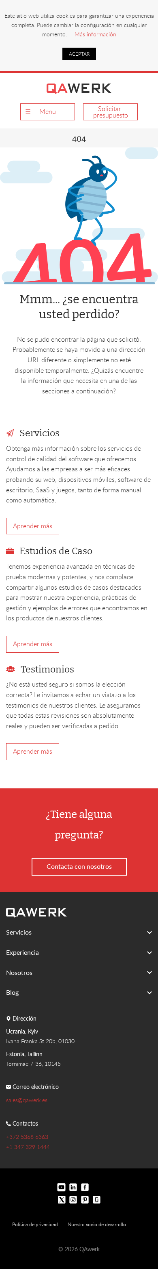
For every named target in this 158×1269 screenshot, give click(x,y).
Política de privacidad (35, 1224)
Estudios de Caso (55, 551)
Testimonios (47, 669)
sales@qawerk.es (26, 1100)
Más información (95, 34)
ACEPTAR (79, 53)
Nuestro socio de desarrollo (97, 1224)
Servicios (39, 433)
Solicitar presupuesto (110, 112)
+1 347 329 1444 (28, 1147)
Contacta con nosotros (79, 866)
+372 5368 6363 (27, 1137)
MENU (47, 111)
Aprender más (32, 525)
